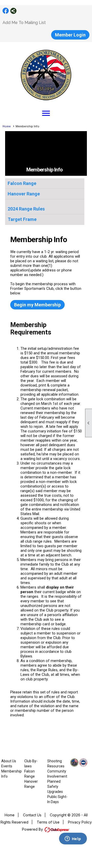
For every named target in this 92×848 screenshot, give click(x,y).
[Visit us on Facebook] (6, 11)
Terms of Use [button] (48, 822)
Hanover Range (24, 193)
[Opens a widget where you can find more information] (73, 839)
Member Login (70, 35)
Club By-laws (31, 763)
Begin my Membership (37, 304)
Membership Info (11, 773)
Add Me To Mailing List (24, 22)
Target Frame (22, 219)
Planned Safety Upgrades (55, 786)
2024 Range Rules (26, 208)
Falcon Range (22, 183)
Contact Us (32, 815)
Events (6, 766)
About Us (8, 761)
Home (7, 126)
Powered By (33, 829)
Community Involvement (57, 773)
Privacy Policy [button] (80, 822)
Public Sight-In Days (57, 799)
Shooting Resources (55, 763)
